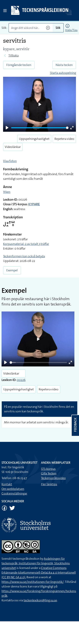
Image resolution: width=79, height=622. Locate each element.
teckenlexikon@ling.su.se (40, 600)
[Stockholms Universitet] (39, 524)
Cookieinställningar (14, 493)
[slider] (39, 128)
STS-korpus (48, 469)
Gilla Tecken (48, 473)
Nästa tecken (64, 65)
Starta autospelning (63, 73)
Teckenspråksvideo (53, 478)
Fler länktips (49, 484)
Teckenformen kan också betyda (24, 256)
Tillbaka (13, 55)
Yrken (6, 192)
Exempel (12, 270)
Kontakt (7, 484)
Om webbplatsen (13, 489)
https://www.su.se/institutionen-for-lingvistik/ (33, 582)
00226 (21, 380)
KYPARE (34, 204)
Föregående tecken (18, 65)
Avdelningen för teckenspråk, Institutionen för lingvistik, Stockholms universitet (36, 563)
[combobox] (31, 27)
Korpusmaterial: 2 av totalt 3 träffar (26, 244)
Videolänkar (13, 147)
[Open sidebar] (5, 10)
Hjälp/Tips (71, 30)
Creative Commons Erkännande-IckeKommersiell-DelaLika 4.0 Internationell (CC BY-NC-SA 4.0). (39, 572)
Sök (58, 28)
